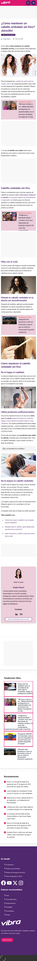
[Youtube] (9, 882)
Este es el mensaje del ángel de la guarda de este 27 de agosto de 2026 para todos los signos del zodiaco (19, 784)
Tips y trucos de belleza (8, 34)
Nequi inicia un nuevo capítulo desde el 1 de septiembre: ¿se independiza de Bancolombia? (20, 800)
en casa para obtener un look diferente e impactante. (18, 197)
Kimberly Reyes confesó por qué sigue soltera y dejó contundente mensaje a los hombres (19, 834)
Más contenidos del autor (18, 619)
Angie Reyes (6, 39)
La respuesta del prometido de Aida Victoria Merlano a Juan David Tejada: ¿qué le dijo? (19, 816)
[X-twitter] (15, 882)
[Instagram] (20, 882)
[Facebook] (3, 882)
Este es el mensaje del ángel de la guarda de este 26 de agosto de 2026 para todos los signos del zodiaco (19, 825)
